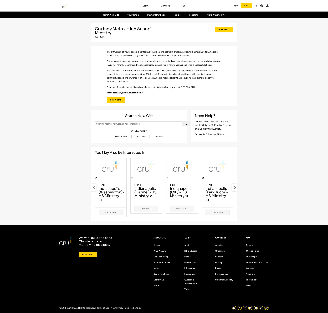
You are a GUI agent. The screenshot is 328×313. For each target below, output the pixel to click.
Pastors (218, 268)
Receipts (193, 15)
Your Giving (133, 15)
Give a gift (110, 212)
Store (156, 285)
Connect (165, 6)
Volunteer (250, 274)
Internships (251, 256)
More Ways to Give (216, 15)
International (252, 279)
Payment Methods (156, 15)
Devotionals (190, 262)
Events (249, 245)
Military (218, 262)
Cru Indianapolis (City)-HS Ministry (180, 190)
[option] (111, 187)
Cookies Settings (133, 308)
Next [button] (234, 187)
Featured (158, 137)
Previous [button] (93, 187)
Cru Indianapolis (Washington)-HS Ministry (111, 190)
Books (187, 256)
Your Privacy (117, 308)
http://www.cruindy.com (128, 92)
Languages (189, 274)
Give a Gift (224, 29)
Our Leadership (160, 256)
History (156, 245)
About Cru (87, 254)
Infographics (190, 268)
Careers (250, 268)
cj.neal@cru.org (165, 87)
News (156, 268)
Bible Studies (190, 251)
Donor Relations (161, 274)
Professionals (221, 274)
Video (187, 289)
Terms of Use (103, 308)
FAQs (219, 134)
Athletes (219, 245)
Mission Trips (252, 251)
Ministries (141, 137)
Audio (187, 245)
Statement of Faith (162, 262)
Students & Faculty (224, 279)
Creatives (220, 251)
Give (246, 6)
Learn (145, 6)
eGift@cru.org (211, 129)
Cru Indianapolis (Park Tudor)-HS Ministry (217, 190)
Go (184, 6)
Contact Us (158, 279)
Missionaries (121, 137)
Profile (177, 15)
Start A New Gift (110, 15)
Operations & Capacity (257, 262)
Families (219, 256)
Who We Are (159, 251)
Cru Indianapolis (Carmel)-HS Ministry (145, 190)
